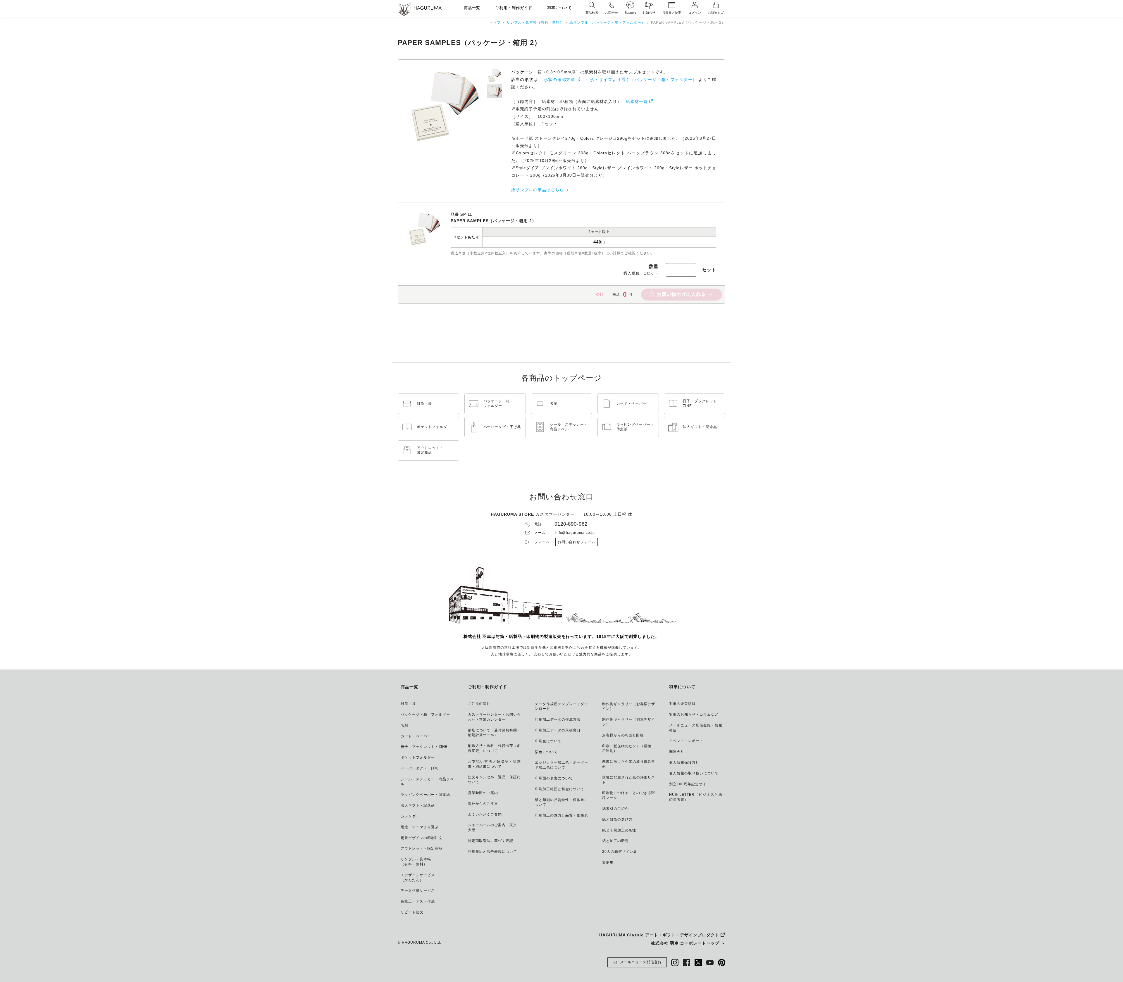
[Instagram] (674, 962)
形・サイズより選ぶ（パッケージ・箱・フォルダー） (643, 79)
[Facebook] (686, 962)
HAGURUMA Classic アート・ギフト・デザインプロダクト (659, 935)
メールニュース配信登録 (641, 962)
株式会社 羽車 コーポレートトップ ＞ (688, 943)
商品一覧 (472, 8)
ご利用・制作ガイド (513, 8)
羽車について (559, 8)
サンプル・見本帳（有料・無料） (535, 22)
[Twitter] (698, 962)
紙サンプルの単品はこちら (537, 189)
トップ (495, 22)
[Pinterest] (721, 962)
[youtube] (710, 962)
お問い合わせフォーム (577, 542)
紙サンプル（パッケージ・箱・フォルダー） (607, 22)
